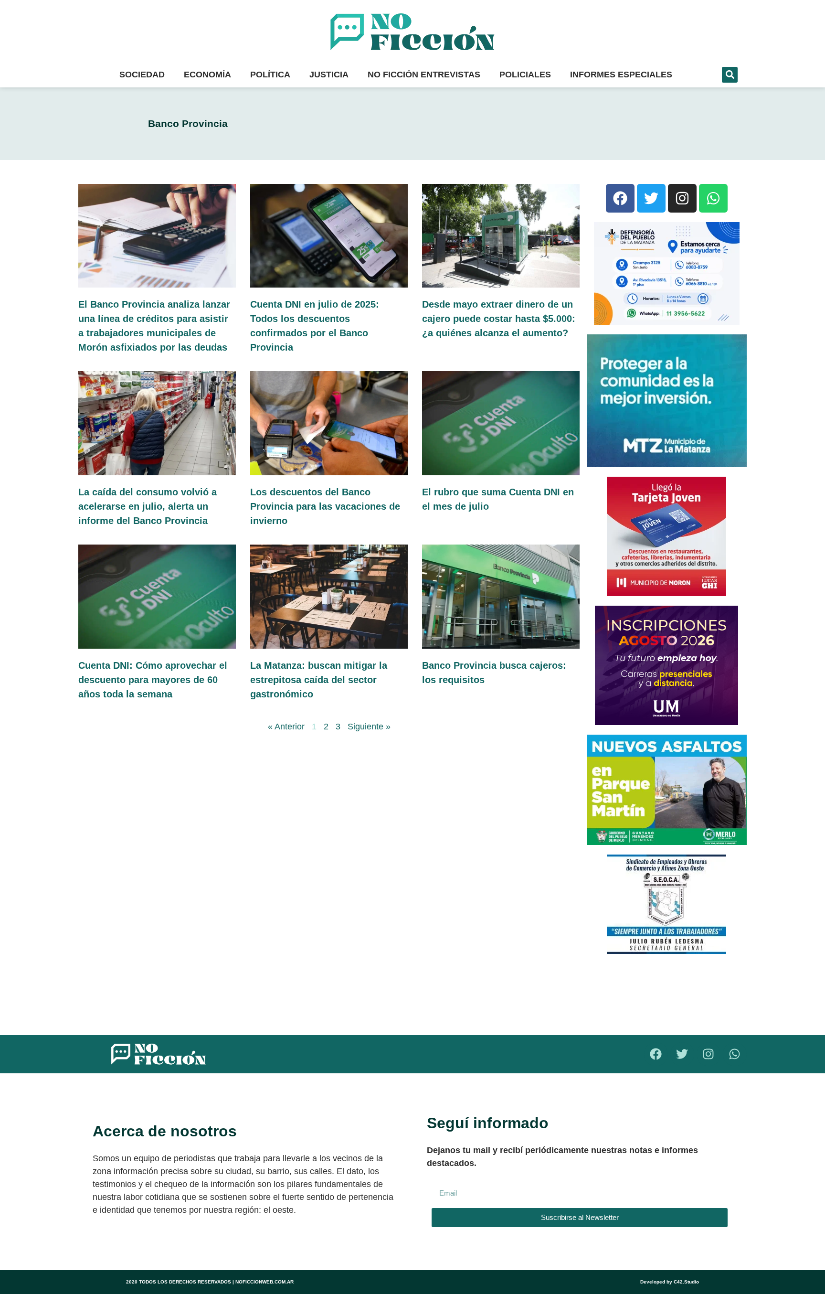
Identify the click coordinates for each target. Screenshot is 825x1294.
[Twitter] (651, 198)
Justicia (329, 74)
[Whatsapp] (713, 198)
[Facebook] (620, 198)
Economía (207, 74)
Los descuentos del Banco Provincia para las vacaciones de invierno (325, 506)
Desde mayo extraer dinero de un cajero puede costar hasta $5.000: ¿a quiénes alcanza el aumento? (498, 318)
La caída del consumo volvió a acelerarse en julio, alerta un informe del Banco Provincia (147, 506)
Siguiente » (369, 726)
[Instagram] (682, 198)
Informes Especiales (621, 74)
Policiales (525, 74)
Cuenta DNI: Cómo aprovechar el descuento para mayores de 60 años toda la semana (152, 679)
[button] (730, 75)
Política (270, 74)
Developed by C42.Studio (669, 1281)
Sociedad (142, 74)
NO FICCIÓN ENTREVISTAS (424, 74)
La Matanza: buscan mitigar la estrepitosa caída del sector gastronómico (318, 679)
